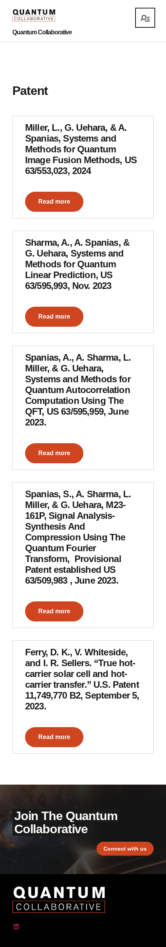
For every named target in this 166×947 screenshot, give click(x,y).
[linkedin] (16, 927)
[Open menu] (145, 17)
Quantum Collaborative (42, 32)
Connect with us (125, 849)
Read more (54, 201)
